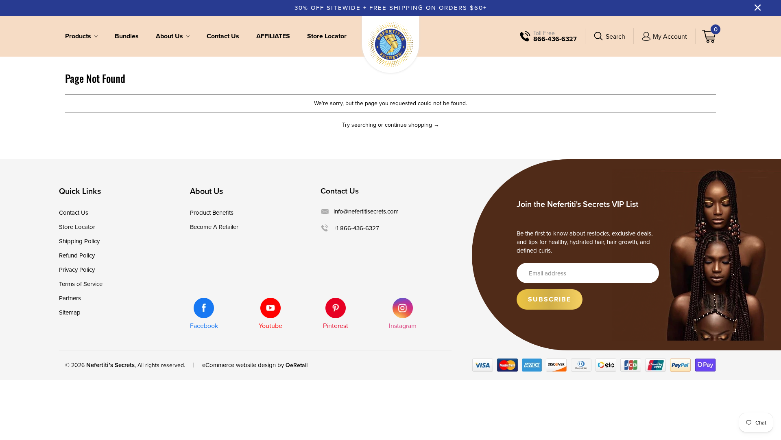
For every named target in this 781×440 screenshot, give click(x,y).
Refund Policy (77, 255)
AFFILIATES (273, 36)
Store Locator (327, 36)
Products (79, 36)
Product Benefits (211, 212)
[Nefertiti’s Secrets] (390, 44)
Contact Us (223, 36)
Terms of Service (81, 283)
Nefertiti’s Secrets (110, 365)
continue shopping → (412, 125)
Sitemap (70, 312)
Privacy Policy (77, 269)
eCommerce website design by (243, 365)
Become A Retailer (214, 226)
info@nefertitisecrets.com (366, 211)
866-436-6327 (555, 39)
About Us (170, 36)
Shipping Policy (79, 241)
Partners (70, 298)
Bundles (127, 36)
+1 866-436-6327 (356, 228)
